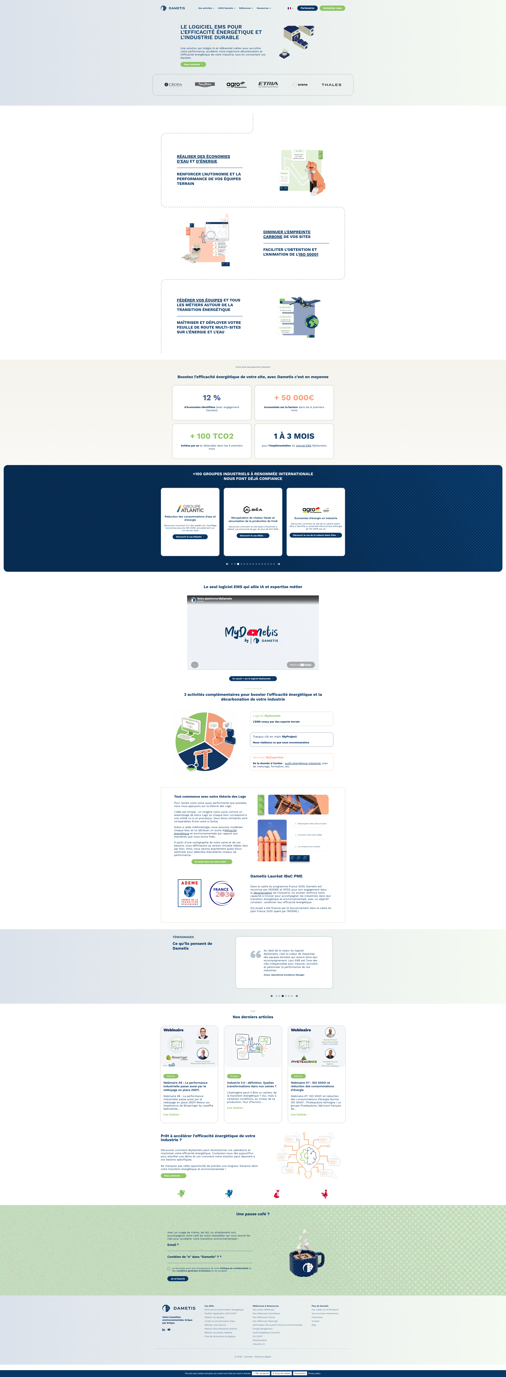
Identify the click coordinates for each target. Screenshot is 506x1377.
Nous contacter (192, 64)
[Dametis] (173, 8)
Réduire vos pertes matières (218, 1338)
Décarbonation (260, 1345)
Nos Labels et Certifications (325, 1315)
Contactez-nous (332, 8)
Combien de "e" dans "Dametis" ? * (194, 1262)
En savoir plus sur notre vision (210, 861)
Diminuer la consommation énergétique (224, 1315)
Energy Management (263, 1334)
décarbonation (263, 892)
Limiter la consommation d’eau (220, 1326)
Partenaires (307, 8)
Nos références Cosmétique (266, 1319)
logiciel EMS (303, 445)
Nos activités (205, 8)
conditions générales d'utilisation (193, 1276)
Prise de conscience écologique (220, 1342)
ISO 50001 (308, 254)
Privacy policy (314, 1373)
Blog (314, 1330)
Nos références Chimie (264, 1322)
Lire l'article (171, 1119)
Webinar (171, 1081)
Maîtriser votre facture (215, 1330)
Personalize (300, 1373)
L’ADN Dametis (225, 8)
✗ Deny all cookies (281, 1373)
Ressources (263, 8)
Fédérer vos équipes (214, 1322)
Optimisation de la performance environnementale (277, 1330)
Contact (315, 1326)
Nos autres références (263, 1315)
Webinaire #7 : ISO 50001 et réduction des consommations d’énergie (312, 1092)
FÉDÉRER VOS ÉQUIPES (199, 300)
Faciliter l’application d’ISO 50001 (221, 1319)
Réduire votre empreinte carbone (221, 1334)
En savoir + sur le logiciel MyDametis (252, 678)
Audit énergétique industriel (266, 1338)
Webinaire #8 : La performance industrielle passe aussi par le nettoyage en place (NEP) (185, 1092)
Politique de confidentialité (234, 1273)
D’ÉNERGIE (206, 161)
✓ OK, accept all (261, 1373)
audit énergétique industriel (303, 763)
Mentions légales (263, 1362)
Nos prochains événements (325, 1319)
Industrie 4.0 (259, 1349)
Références (245, 8)
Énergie (234, 1081)
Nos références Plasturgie (265, 1326)
